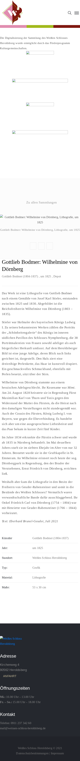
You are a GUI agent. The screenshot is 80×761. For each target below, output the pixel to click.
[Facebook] (40, 739)
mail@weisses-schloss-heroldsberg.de (23, 728)
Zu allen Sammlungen (41, 202)
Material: (7, 577)
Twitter (40, 209)
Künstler (7, 538)
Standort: (7, 557)
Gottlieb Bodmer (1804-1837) (20, 276)
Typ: (4, 567)
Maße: (5, 587)
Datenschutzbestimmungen (32, 753)
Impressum (57, 753)
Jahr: (5, 548)
